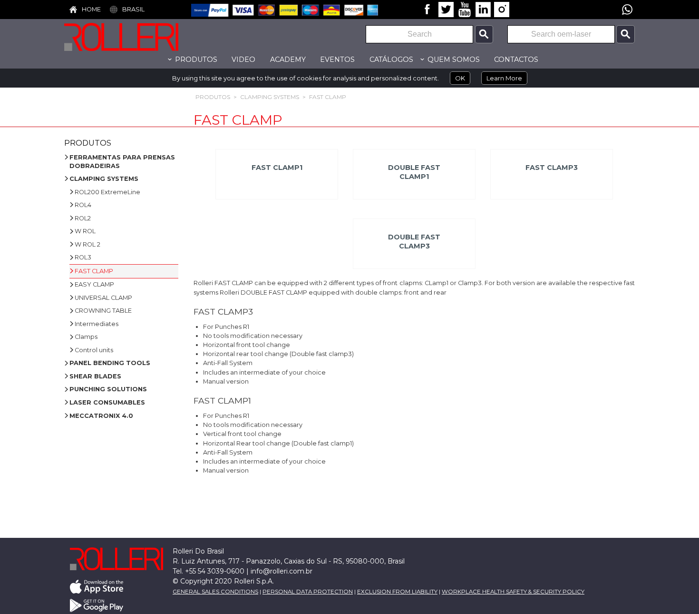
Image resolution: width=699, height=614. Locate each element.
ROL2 (83, 218)
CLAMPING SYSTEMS (269, 96)
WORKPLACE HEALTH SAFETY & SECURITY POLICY (513, 591)
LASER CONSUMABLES (107, 402)
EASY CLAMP (94, 284)
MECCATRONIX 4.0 (101, 415)
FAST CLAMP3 (551, 167)
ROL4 (83, 204)
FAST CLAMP (327, 96)
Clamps (86, 336)
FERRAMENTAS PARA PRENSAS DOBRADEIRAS (122, 161)
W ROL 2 (87, 244)
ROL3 (83, 257)
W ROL (85, 231)
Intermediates (96, 323)
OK (460, 78)
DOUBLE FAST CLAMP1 (414, 172)
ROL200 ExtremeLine (107, 192)
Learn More (504, 78)
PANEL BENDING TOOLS (109, 362)
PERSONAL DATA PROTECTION (307, 591)
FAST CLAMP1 (276, 167)
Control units (94, 350)
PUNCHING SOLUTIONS (108, 389)
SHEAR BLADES (95, 376)
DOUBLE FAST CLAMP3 (414, 241)
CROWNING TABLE (103, 310)
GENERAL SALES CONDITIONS (215, 591)
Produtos (212, 96)
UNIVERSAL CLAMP (103, 297)
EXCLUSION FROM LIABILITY (397, 591)
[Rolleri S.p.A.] (135, 36)
